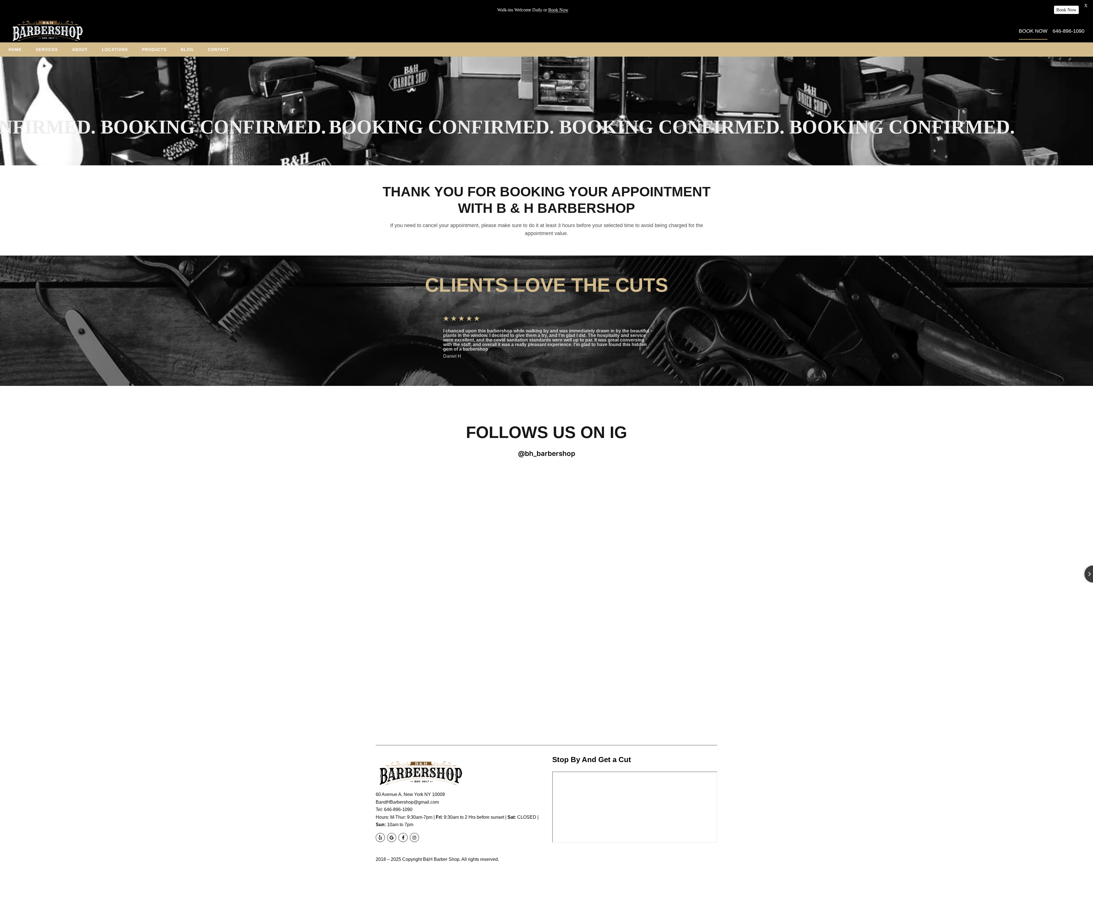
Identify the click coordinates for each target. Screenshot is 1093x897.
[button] (409, 336)
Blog (187, 49)
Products (154, 49)
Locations (115, 49)
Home (15, 49)
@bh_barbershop (546, 453)
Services (47, 49)
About (80, 49)
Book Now (558, 9)
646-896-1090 (398, 809)
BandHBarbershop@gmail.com (407, 802)
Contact (218, 49)
